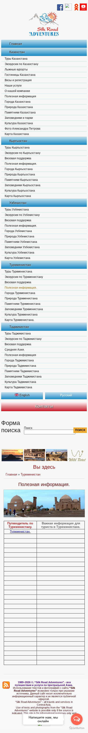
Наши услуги (13, 85)
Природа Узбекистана (19, 236)
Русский (66, 395)
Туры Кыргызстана (17, 147)
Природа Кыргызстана (20, 174)
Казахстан (17, 52)
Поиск (28, 428)
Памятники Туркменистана (22, 303)
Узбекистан (18, 203)
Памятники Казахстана (20, 112)
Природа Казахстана (19, 107)
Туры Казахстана (16, 58)
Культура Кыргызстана (20, 190)
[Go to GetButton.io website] (76, 728)
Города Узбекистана (18, 231)
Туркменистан (20, 265)
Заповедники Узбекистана (22, 247)
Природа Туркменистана (21, 298)
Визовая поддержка (18, 158)
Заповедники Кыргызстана (22, 185)
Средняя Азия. (15, 349)
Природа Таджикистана (20, 365)
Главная (15, 44)
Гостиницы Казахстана (20, 74)
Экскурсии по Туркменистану (24, 277)
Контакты (44, 406)
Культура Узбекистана (19, 252)
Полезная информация (20, 96)
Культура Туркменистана (21, 314)
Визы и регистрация (18, 80)
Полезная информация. (21, 163)
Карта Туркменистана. (19, 320)
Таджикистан (19, 327)
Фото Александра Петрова (22, 128)
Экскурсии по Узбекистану (22, 215)
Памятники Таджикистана (22, 371)
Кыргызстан (18, 141)
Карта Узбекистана (17, 258)
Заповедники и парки (19, 118)
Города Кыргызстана (19, 169)
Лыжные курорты (16, 69)
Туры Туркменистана (18, 271)
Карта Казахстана (17, 134)
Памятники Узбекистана (21, 241)
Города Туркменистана (20, 293)
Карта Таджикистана (18, 387)
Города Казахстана (18, 101)
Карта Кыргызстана (18, 196)
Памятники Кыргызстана (21, 179)
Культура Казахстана (19, 123)
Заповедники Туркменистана (24, 309)
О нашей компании (17, 91)
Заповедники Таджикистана (23, 376)
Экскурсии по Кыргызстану (22, 153)
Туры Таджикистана (18, 333)
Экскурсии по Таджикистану (23, 339)
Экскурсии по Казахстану (21, 64)
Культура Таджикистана (20, 382)
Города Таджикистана (19, 360)
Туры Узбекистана (17, 209)
